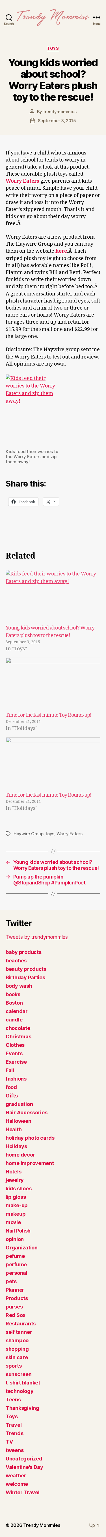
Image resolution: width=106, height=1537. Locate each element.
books (13, 994)
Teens (13, 1399)
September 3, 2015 (57, 120)
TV (9, 1442)
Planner (15, 1290)
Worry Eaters (70, 833)
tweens (14, 1450)
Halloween (18, 1121)
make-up (17, 1205)
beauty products (26, 969)
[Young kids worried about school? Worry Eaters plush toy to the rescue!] (53, 597)
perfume (16, 1264)
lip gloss (16, 1197)
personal (16, 1273)
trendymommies (60, 111)
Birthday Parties (25, 977)
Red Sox (15, 1315)
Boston (14, 1003)
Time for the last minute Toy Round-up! (49, 715)
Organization (22, 1248)
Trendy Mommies (41, 1525)
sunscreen (19, 1374)
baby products (24, 952)
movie (13, 1222)
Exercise (16, 1062)
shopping (17, 1349)
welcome (17, 1484)
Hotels (13, 1172)
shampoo (17, 1340)
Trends (14, 1433)
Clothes (15, 1045)
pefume (15, 1256)
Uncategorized (24, 1459)
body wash (19, 986)
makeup (15, 1214)
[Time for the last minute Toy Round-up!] (53, 684)
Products (17, 1298)
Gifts (12, 1096)
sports (13, 1366)
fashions (16, 1079)
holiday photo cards (30, 1138)
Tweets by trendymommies (37, 937)
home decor (20, 1155)
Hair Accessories (26, 1112)
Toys (53, 48)
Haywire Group (29, 833)
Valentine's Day (24, 1467)
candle (14, 1020)
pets (11, 1281)
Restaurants (21, 1324)
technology (19, 1391)
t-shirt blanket (23, 1383)
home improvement (30, 1163)
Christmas (18, 1036)
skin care (17, 1357)
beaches (16, 961)
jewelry (15, 1180)
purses (14, 1307)
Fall (10, 1070)
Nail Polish (18, 1231)
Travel (13, 1425)
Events (14, 1053)
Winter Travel (23, 1492)
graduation (19, 1104)
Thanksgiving (22, 1408)
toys (50, 833)
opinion (15, 1239)
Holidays (16, 1146)
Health (13, 1129)
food (11, 1087)
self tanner (19, 1332)
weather (16, 1475)
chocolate (18, 1028)
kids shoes (18, 1188)
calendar (17, 1011)
